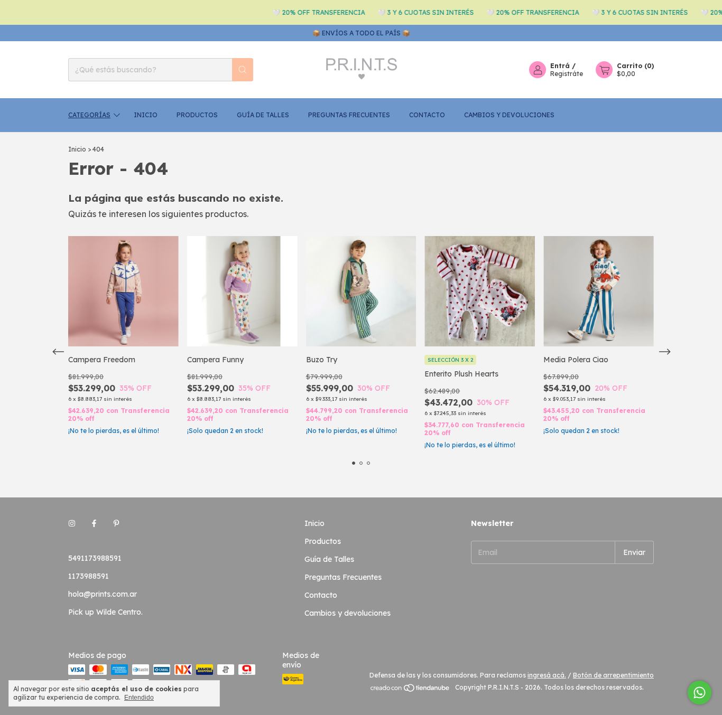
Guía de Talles (263, 115)
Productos (197, 115)
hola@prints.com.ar (102, 594)
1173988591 (88, 576)
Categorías (89, 115)
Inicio (146, 115)
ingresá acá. (546, 675)
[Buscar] (242, 69)
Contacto (427, 115)
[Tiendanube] (410, 690)
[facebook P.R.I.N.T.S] (94, 523)
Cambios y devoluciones (509, 115)
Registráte (566, 74)
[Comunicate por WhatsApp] (699, 692)
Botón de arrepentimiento (613, 675)
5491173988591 (95, 558)
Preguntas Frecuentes (349, 115)
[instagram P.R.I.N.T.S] (72, 523)
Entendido (139, 697)
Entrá (560, 66)
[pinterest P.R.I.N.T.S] (116, 523)
